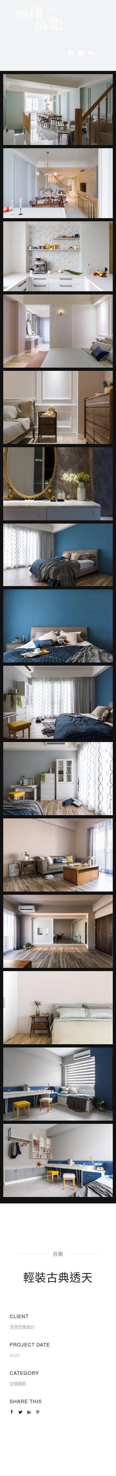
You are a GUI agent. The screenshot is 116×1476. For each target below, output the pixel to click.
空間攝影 (18, 1383)
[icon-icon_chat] (91, 53)
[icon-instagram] (82, 53)
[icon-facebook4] (72, 53)
